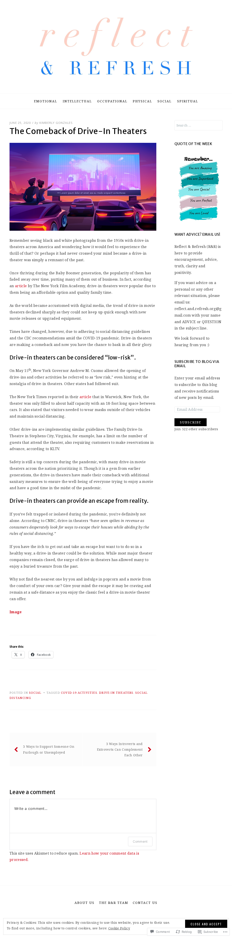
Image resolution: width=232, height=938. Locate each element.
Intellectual (77, 101)
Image (16, 611)
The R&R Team (113, 902)
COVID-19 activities (79, 693)
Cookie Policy (119, 928)
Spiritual (187, 101)
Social (164, 101)
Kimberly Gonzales (56, 123)
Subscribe (190, 422)
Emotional (45, 101)
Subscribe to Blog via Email (196, 363)
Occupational (112, 101)
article (21, 285)
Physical (142, 101)
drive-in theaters (116, 693)
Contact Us (145, 902)
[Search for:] (198, 125)
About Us (84, 902)
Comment (140, 841)
